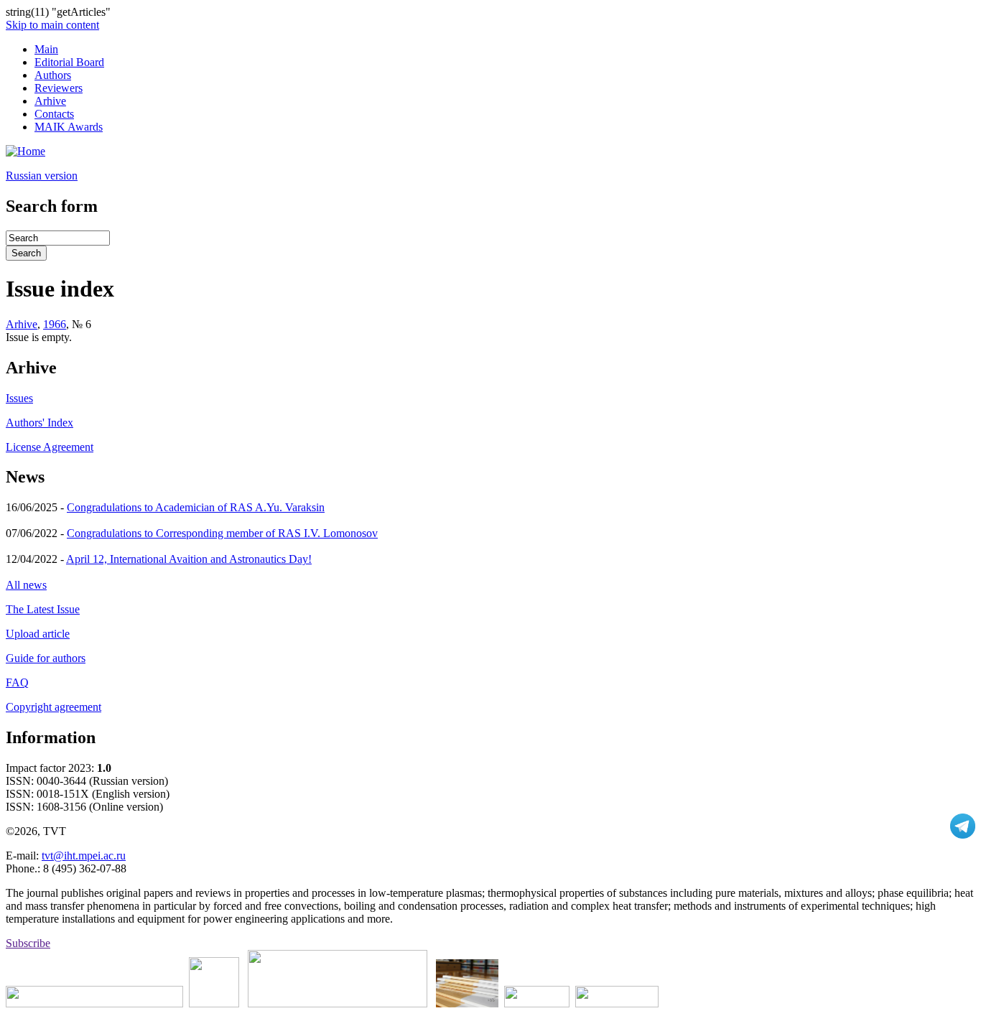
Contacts (54, 114)
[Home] (25, 151)
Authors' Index (39, 422)
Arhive (50, 101)
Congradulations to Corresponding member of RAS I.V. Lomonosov (222, 533)
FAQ (17, 682)
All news (26, 585)
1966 (54, 324)
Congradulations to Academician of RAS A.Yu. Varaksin (196, 507)
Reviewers (58, 88)
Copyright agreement (53, 707)
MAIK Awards (68, 127)
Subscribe (28, 943)
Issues (19, 398)
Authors (52, 75)
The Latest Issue (43, 609)
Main (46, 49)
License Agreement (49, 447)
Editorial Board (69, 62)
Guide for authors (45, 658)
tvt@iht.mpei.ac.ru (84, 855)
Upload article (38, 634)
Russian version (42, 175)
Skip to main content (52, 25)
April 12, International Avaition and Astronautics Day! (189, 559)
